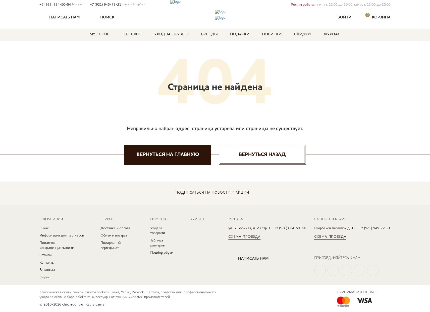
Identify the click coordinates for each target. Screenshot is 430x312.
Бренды (209, 34)
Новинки (272, 34)
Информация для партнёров (62, 235)
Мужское (99, 34)
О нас (44, 228)
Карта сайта (95, 304)
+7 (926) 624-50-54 (61, 4)
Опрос (45, 277)
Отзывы (46, 255)
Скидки (302, 34)
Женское (132, 34)
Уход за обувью (171, 34)
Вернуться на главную (168, 154)
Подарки (240, 34)
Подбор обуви (161, 252)
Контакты (47, 262)
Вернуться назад (262, 154)
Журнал (331, 34)
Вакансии (47, 270)
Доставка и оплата (115, 228)
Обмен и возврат (114, 235)
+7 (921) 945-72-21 (118, 4)
